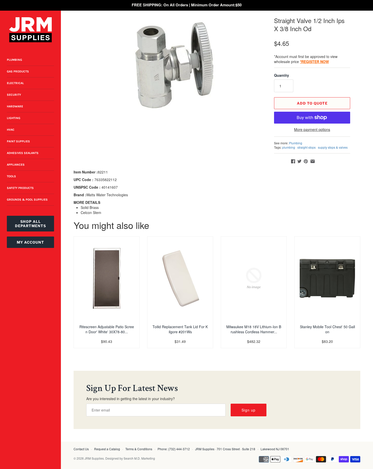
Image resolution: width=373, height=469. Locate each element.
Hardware (15, 106)
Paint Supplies (18, 141)
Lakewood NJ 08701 (275, 449)
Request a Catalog (107, 449)
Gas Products (18, 71)
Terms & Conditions (138, 449)
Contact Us (81, 449)
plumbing (288, 147)
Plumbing (14, 60)
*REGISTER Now (314, 61)
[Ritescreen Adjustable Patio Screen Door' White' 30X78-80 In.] (106, 278)
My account (30, 242)
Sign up (249, 410)
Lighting (13, 118)
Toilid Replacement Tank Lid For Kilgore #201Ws (180, 329)
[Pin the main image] (306, 161)
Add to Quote (312, 103)
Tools (11, 176)
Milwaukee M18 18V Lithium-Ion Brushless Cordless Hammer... (253, 329)
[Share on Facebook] (293, 161)
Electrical (15, 83)
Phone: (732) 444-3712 (174, 449)
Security (14, 94)
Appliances (16, 164)
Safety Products (20, 188)
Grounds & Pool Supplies (27, 199)
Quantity (281, 75)
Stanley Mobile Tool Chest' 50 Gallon (327, 329)
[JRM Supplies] (30, 29)
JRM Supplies (94, 458)
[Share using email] (312, 161)
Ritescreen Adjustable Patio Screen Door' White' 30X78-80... (106, 329)
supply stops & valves (333, 147)
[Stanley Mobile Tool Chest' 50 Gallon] (327, 278)
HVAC (10, 129)
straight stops (306, 147)
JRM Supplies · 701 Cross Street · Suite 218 (225, 449)
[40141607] (173, 65)
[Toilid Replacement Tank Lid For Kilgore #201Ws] (180, 278)
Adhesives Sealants (23, 153)
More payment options (312, 129)
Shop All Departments (30, 223)
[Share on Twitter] (299, 161)
